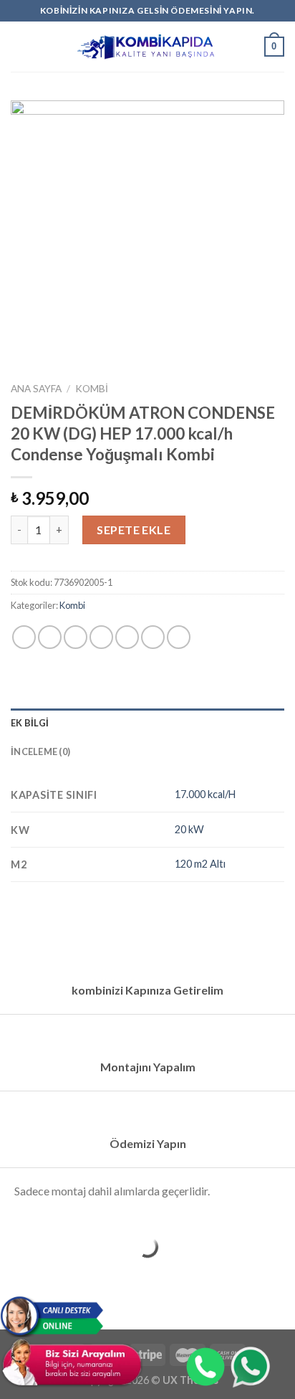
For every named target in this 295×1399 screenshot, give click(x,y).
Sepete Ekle (133, 529)
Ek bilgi (30, 723)
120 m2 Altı (200, 864)
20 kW (189, 829)
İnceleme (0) (40, 751)
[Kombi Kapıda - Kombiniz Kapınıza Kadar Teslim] (147, 47)
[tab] (147, 722)
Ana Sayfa (36, 388)
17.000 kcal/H (205, 794)
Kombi (91, 388)
